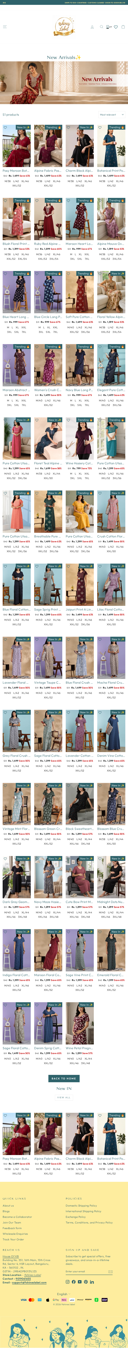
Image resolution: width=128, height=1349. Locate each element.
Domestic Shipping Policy (81, 1205)
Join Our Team (12, 1222)
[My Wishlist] (116, 27)
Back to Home (64, 1078)
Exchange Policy (76, 1216)
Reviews (22, 7)
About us (8, 1205)
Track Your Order (40, 7)
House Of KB (11, 1256)
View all (64, 1097)
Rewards (8, 7)
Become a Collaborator (17, 1216)
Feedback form (12, 1228)
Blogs (6, 1211)
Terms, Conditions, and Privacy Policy (89, 1222)
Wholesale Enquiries (15, 1233)
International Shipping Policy (83, 1211)
